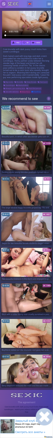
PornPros (37, 92)
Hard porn (43, 82)
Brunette (19, 82)
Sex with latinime (12, 92)
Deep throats (31, 82)
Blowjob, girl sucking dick (15, 88)
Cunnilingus (10, 85)
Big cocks (9, 82)
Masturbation (23, 85)
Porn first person (34, 88)
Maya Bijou (25, 92)
